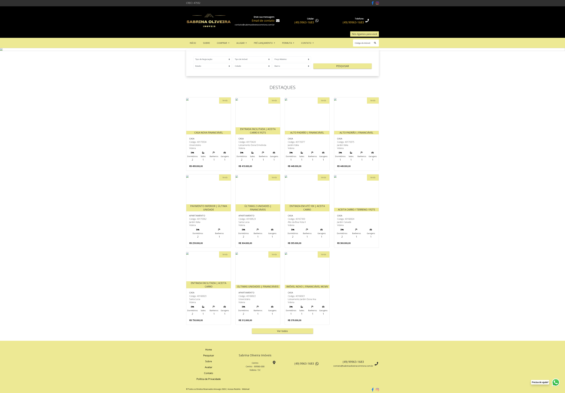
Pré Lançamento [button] (263, 43)
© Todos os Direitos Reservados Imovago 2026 (206, 389)
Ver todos (282, 331)
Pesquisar (342, 66)
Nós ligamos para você (364, 34)
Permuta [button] (287, 43)
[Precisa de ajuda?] (556, 382)
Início (193, 42)
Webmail (245, 389)
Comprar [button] (222, 43)
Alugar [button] (240, 43)
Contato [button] (306, 43)
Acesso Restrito (234, 389)
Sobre (207, 42)
